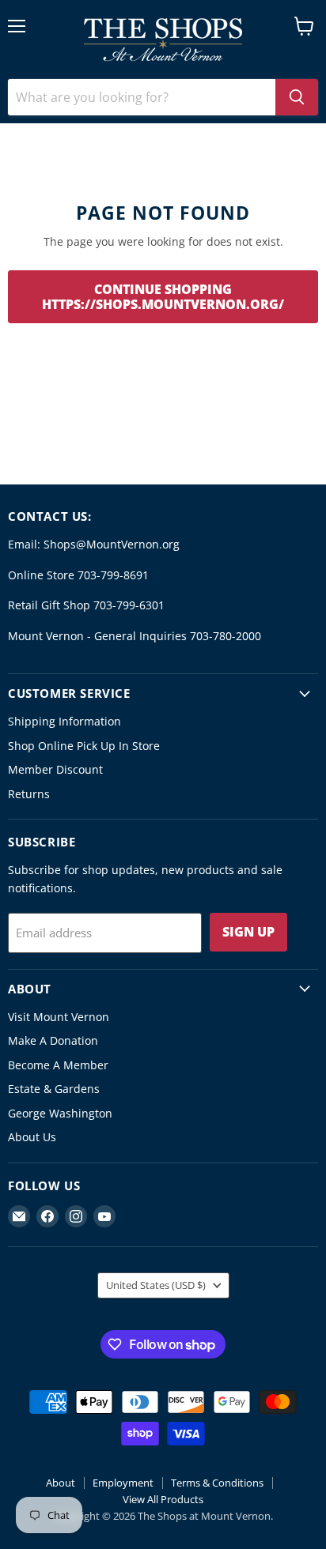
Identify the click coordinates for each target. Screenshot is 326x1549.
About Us (32, 1136)
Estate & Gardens (54, 1088)
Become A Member (58, 1064)
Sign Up (248, 931)
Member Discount (55, 769)
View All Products (163, 1499)
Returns (29, 793)
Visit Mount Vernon (58, 1016)
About (60, 1483)
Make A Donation (53, 1040)
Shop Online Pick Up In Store (84, 745)
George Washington (60, 1113)
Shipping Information (64, 721)
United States (156, 1285)
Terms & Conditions (217, 1483)
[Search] (296, 97)
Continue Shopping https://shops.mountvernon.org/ (163, 296)
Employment (123, 1483)
